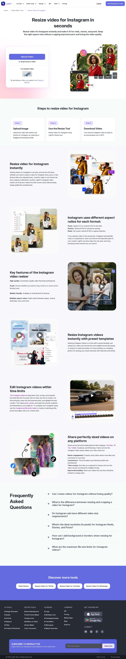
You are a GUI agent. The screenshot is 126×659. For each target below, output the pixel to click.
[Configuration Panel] (48, 494)
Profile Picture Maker (31, 615)
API (65, 611)
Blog (65, 621)
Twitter (73, 448)
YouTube (109, 445)
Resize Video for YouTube (70, 586)
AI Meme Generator (51, 628)
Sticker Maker (29, 625)
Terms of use (100, 657)
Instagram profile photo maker (26, 408)
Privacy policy (115, 657)
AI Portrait (7, 618)
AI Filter (7, 625)
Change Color (29, 618)
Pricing (66, 614)
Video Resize (24, 586)
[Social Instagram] (91, 631)
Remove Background (31, 611)
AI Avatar (7, 615)
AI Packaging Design (51, 618)
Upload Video (27, 57)
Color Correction (30, 628)
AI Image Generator (11, 611)
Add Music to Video (31, 621)
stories (31, 403)
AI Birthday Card (50, 615)
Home (6, 10)
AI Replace (8, 621)
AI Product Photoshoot (12, 628)
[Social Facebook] (96, 631)
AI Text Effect (48, 621)
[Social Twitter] (102, 631)
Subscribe (108, 646)
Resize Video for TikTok (44, 586)
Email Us (67, 624)
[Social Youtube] (85, 631)
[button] (21, 3)
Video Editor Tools (17, 10)
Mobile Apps (68, 618)
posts (27, 403)
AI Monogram (48, 625)
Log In (99, 4)
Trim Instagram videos (17, 395)
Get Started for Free (115, 4)
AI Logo (46, 611)
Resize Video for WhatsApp (97, 586)
